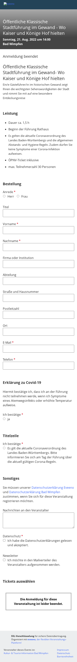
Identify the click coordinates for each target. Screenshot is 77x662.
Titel (6, 207)
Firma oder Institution (18, 258)
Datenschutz (12, 536)
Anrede (9, 192)
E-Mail (8, 342)
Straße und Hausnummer (21, 292)
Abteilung (9, 275)
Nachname (11, 241)
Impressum (63, 649)
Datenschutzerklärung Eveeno (53, 488)
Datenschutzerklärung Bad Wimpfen (34, 492)
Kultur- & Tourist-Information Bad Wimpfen (26, 653)
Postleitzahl (11, 309)
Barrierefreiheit (65, 656)
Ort (5, 326)
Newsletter (10, 556)
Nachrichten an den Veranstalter (26, 510)
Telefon (9, 359)
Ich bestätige (12, 415)
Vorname (10, 224)
